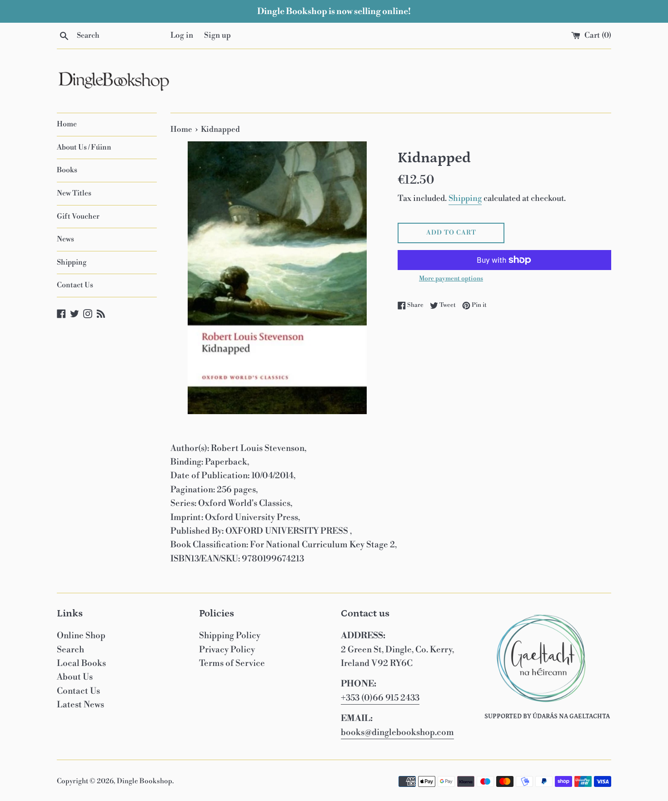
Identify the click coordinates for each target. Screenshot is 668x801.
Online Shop (81, 635)
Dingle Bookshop (144, 781)
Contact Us (75, 285)
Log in (181, 35)
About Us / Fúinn (84, 147)
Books (67, 170)
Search (70, 649)
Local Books (81, 663)
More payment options (451, 279)
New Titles (74, 193)
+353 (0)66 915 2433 (380, 697)
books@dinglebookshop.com (397, 732)
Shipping (71, 262)
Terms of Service (232, 663)
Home (67, 124)
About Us (75, 676)
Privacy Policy (227, 649)
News (65, 239)
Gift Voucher (78, 216)
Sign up (217, 35)
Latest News (80, 704)
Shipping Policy (229, 635)
